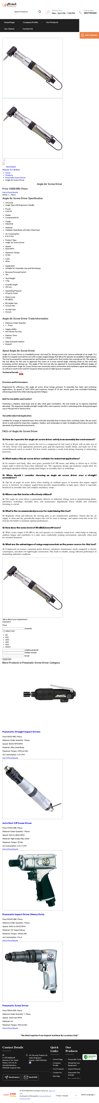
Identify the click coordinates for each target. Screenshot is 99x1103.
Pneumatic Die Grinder (74, 1073)
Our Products (52, 22)
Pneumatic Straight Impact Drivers (21, 731)
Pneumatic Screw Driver (15, 177)
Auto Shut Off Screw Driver (17, 823)
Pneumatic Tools (74, 1059)
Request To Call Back (11, 169)
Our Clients (9, 29)
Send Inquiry (11, 166)
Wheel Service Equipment (74, 1064)
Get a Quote (91, 35)
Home (7, 173)
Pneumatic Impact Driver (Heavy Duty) (23, 914)
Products (9, 175)
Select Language (87, 1095)
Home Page (9, 22)
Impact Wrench (74, 1069)
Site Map (56, 1076)
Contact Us (28, 29)
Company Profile (30, 22)
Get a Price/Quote (10, 192)
